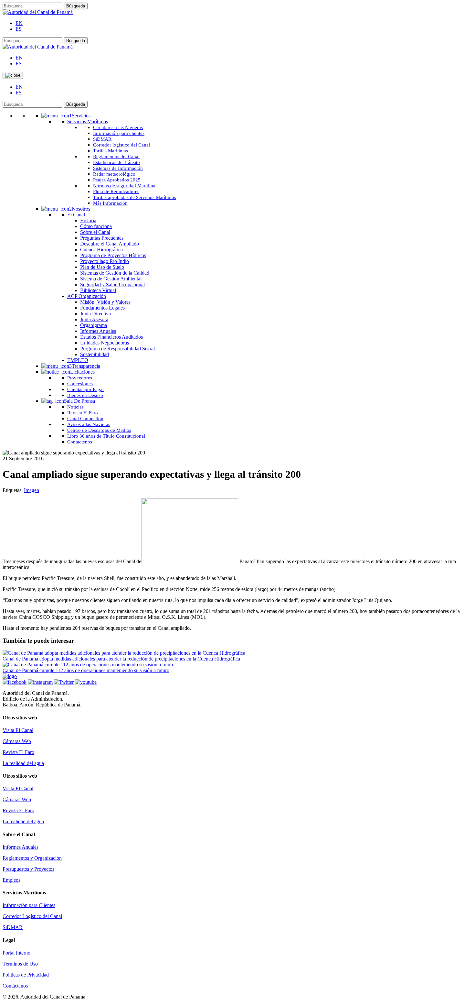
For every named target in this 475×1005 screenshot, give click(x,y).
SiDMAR (13, 927)
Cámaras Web (17, 741)
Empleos (11, 880)
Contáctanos (15, 986)
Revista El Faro (18, 752)
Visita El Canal (18, 730)
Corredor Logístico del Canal (32, 916)
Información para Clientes (29, 905)
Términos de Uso (20, 964)
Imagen (31, 490)
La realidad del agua (23, 763)
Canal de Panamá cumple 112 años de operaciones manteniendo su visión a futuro (86, 670)
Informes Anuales (20, 847)
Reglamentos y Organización (32, 858)
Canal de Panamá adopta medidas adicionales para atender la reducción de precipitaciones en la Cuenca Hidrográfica (121, 658)
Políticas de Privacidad (26, 975)
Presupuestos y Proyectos (28, 869)
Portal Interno (16, 953)
